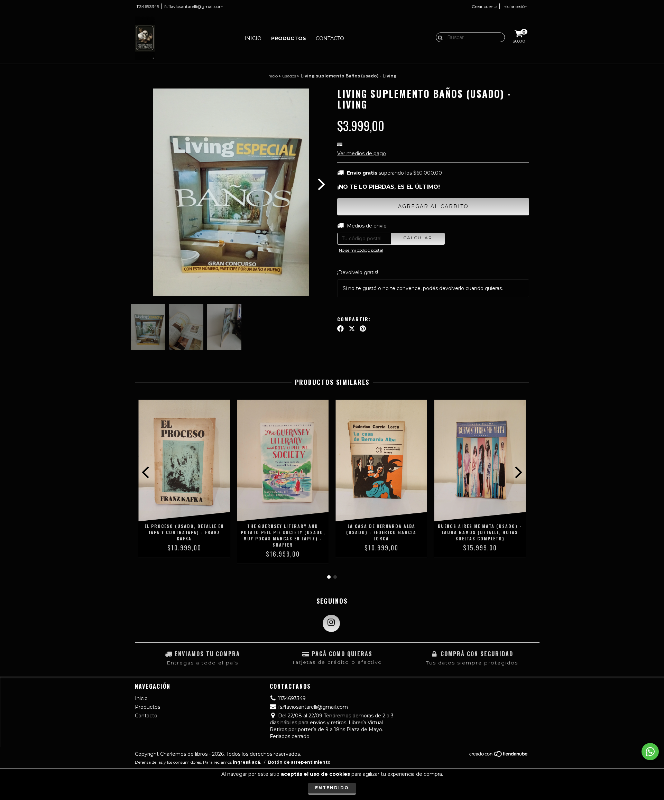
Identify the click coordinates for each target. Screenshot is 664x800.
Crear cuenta (485, 6)
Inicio (253, 38)
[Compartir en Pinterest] (363, 328)
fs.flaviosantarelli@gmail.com (193, 6)
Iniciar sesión (514, 6)
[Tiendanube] (499, 755)
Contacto (330, 38)
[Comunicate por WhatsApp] (650, 751)
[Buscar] (439, 37)
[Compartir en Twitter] (352, 328)
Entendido (332, 787)
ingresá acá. (247, 762)
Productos (288, 38)
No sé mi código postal (361, 250)
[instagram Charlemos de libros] (331, 623)
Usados (289, 75)
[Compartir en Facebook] (340, 328)
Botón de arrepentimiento (299, 762)
